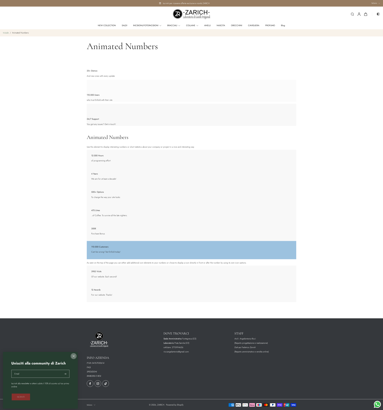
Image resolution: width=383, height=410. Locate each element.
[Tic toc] (105, 383)
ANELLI (207, 25)
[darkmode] (376, 14)
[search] (352, 14)
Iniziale (6, 32)
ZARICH (160, 404)
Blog (283, 25)
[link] (21, 397)
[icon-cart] (365, 14)
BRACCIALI (172, 25)
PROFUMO (270, 25)
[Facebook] (90, 383)
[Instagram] (98, 383)
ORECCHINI (236, 25)
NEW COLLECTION (107, 25)
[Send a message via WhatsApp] (377, 404)
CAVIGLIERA (253, 25)
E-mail (17, 373)
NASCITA (221, 25)
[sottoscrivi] (65, 374)
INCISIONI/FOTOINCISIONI (145, 25)
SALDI (124, 25)
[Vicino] (74, 356)
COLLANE (190, 25)
